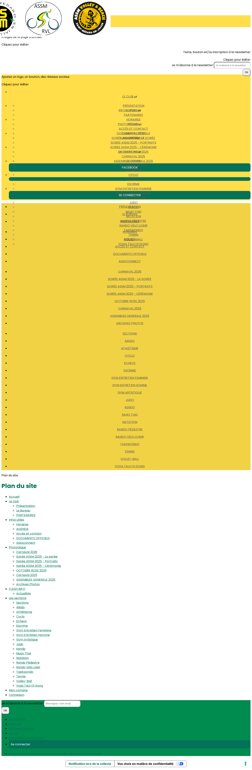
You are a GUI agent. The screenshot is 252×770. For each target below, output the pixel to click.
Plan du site (17, 719)
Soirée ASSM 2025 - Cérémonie (133, 147)
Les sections (17, 598)
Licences (15, 724)
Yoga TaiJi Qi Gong (130, 466)
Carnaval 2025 (133, 156)
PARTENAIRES (133, 115)
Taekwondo (129, 444)
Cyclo (133, 175)
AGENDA (130, 239)
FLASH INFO (17, 589)
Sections (133, 161)
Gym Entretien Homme (129, 385)
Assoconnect (130, 261)
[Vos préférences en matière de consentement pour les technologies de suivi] (245, 763)
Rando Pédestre (130, 429)
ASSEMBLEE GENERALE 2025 (129, 316)
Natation (129, 422)
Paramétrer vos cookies (26, 738)
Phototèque (17, 547)
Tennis (130, 451)
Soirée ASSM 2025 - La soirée (129, 279)
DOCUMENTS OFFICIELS (129, 254)
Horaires (133, 119)
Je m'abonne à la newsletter (193, 65)
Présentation (133, 106)
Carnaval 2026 (133, 133)
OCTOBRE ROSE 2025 (130, 301)
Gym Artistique (133, 198)
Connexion (16, 695)
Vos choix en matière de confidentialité (145, 764)
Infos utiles (16, 520)
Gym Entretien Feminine (133, 189)
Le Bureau (129, 214)
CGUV (13, 733)
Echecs (133, 179)
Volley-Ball (129, 459)
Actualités (23, 593)
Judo (133, 202)
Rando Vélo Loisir (133, 225)
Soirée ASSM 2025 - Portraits (133, 142)
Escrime (133, 184)
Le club (14, 501)
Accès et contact (133, 129)
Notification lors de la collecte (90, 764)
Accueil (14, 497)
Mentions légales (21, 728)
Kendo (130, 407)
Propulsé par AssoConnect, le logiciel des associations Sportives (55, 754)
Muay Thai (130, 415)
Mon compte (18, 690)
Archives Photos (129, 323)
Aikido (130, 341)
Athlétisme (133, 170)
